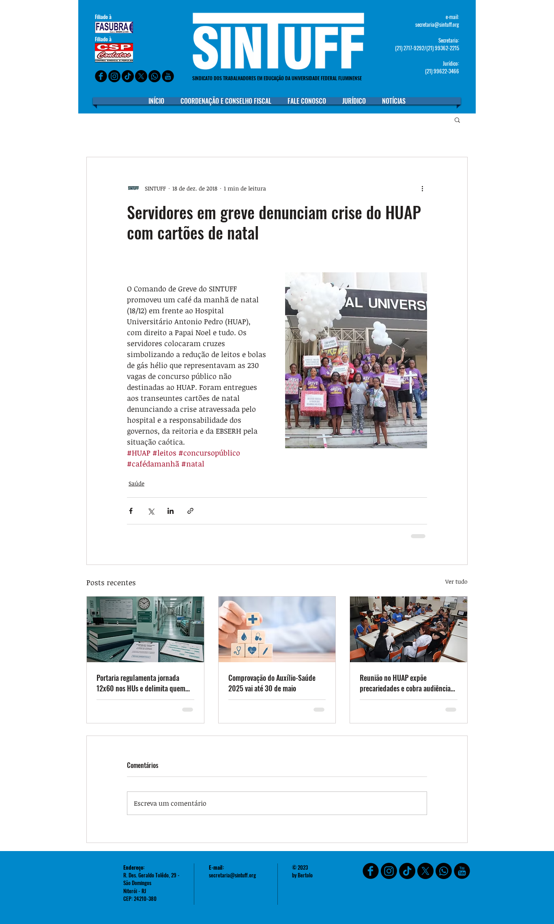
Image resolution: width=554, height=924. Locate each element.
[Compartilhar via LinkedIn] (170, 511)
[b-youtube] (168, 76)
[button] (457, 119)
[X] (141, 76)
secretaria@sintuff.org (437, 24)
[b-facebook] (101, 76)
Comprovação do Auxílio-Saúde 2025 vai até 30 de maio (272, 682)
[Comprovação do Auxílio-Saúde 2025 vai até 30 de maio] (277, 629)
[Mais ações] (422, 188)
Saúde (136, 483)
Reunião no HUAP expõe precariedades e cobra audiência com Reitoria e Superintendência (405, 682)
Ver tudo (456, 581)
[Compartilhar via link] (190, 511)
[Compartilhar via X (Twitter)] (151, 511)
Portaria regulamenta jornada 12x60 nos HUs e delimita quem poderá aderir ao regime (141, 682)
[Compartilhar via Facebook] (131, 511)
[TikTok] (407, 871)
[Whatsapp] (154, 76)
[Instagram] (114, 76)
